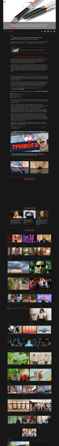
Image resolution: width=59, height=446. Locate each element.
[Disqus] (29, 193)
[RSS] (36, 6)
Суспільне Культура (28, 94)
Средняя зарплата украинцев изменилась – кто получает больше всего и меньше (19, 170)
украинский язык (16, 177)
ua (50, 1)
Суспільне (23, 97)
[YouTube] (33, 6)
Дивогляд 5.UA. (42, 155)
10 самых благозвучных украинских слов (32, 126)
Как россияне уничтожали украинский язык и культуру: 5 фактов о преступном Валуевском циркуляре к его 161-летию (42, 222)
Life (11, 23)
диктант (29, 177)
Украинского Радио (23, 93)
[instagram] (23, 6)
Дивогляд (25, 43)
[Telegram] (29, 6)
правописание (24, 177)
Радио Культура (31, 93)
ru (52, 1)
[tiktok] (26, 6)
